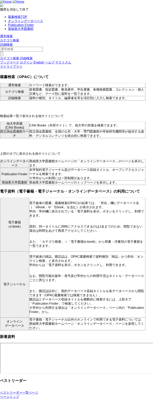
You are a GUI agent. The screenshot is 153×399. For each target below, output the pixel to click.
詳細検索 (6, 44)
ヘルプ (50, 62)
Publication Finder (21, 25)
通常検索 (6, 36)
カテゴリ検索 (9, 40)
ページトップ (9, 396)
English (38, 62)
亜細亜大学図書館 (20, 28)
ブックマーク (9, 62)
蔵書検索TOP (17, 17)
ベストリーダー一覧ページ (19, 392)
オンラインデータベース (25, 21)
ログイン (26, 62)
